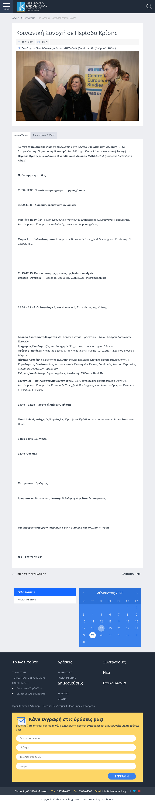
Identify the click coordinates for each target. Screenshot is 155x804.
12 (101, 621)
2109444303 (64, 791)
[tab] (21, 135)
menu (6, 9)
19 (101, 628)
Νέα (106, 672)
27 (110, 635)
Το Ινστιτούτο (25, 662)
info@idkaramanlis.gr (114, 791)
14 (118, 621)
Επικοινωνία (114, 682)
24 (83, 635)
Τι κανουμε (19, 672)
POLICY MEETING (27, 599)
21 (118, 628)
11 (92, 621)
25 (92, 635)
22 (127, 628)
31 (83, 642)
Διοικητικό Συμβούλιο (29, 688)
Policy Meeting (67, 677)
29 (127, 635)
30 (136, 635)
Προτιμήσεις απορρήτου (82, 706)
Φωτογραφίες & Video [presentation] (44, 135)
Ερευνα (62, 698)
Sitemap (35, 706)
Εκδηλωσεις (65, 672)
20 (110, 628)
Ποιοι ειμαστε (20, 683)
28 (118, 635)
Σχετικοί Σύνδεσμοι (54, 706)
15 (127, 621)
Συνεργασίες (114, 662)
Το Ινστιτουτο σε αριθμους (28, 677)
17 (83, 628)
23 (136, 628)
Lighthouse (107, 799)
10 (83, 621)
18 (92, 628)
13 (110, 621)
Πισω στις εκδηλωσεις (31, 574)
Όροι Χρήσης (19, 706)
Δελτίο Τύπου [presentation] (21, 135)
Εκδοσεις (63, 693)
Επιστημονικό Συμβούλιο (31, 693)
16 (136, 621)
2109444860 (85, 791)
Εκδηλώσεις (26, 592)
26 (101, 635)
